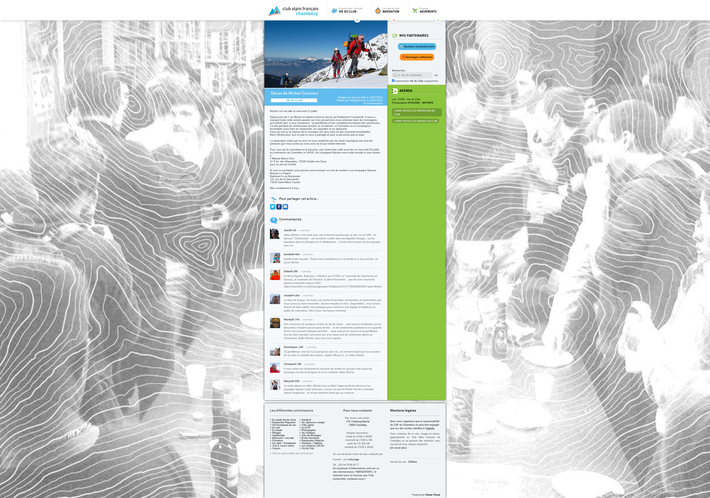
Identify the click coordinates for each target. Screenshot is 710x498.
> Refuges (275, 432)
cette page (353, 459)
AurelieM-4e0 (292, 254)
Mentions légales (403, 410)
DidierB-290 (291, 271)
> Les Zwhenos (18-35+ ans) (314, 445)
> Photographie (307, 430)
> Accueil (275, 427)
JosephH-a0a (292, 295)
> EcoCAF (305, 427)
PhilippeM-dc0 (357, 100)
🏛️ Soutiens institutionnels (417, 46)
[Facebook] (279, 208)
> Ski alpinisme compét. (312, 422)
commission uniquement (416, 80)
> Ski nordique (307, 432)
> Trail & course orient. (282, 445)
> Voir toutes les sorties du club (415, 121)
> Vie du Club (306, 448)
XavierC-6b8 (358, 97)
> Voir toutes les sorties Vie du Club (414, 113)
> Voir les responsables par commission (291, 453)
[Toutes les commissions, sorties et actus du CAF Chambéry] (295, 12)
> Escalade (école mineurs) (284, 419)
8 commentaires (373, 103)
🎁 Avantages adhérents (417, 57)
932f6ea (412, 461)
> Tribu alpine (306, 425)
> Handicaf (305, 419)
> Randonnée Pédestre (311, 440)
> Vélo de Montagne (310, 435)
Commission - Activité (350, 10)
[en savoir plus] (398, 447)
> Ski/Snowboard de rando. (284, 425)
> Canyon (275, 448)
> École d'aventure (309, 438)
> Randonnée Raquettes (283, 422)
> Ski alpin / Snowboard (282, 443)
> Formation (276, 440)
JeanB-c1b (290, 230)
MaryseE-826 (292, 381)
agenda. (430, 428)
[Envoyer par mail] (285, 208)
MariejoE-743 (292, 319)
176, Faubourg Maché (357, 421)
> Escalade (276, 430)
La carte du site (391, 10)
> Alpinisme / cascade (282, 438)
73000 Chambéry (358, 425)
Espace (428, 10)
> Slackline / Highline (310, 443)
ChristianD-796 (292, 364)
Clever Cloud (432, 494)
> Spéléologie (277, 435)
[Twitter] (272, 208)
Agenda (405, 91)
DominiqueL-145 (293, 347)
